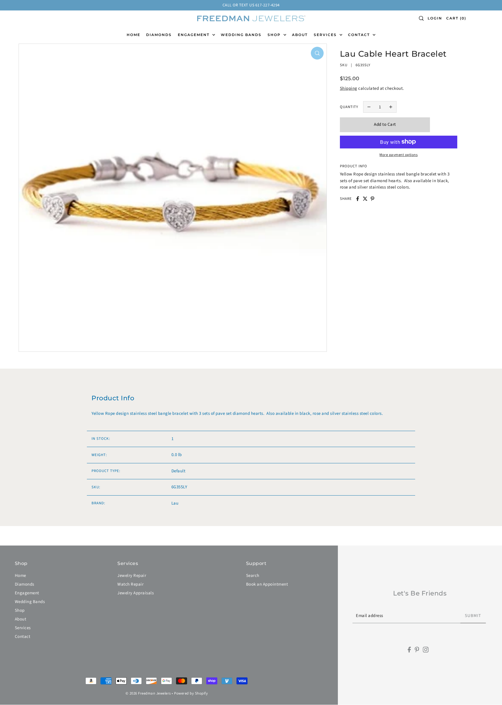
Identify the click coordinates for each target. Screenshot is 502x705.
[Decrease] (368, 106)
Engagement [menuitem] (194, 35)
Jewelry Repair (131, 576)
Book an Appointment (267, 584)
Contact (23, 637)
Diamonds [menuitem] (159, 35)
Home (20, 576)
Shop (20, 610)
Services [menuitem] (326, 35)
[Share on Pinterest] (372, 198)
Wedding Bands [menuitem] (241, 35)
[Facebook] (409, 649)
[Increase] (391, 106)
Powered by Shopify (191, 693)
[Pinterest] (417, 649)
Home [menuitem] (133, 35)
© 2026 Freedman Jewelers (148, 693)
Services (23, 628)
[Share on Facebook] (357, 198)
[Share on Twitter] (365, 198)
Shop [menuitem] (275, 35)
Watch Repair (130, 584)
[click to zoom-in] (317, 53)
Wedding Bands (30, 602)
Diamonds (24, 584)
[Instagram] (426, 649)
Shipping (348, 88)
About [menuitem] (300, 35)
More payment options (398, 154)
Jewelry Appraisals (135, 593)
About (20, 619)
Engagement (27, 593)
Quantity (349, 106)
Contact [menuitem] (359, 35)
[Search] (421, 18)
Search (252, 576)
